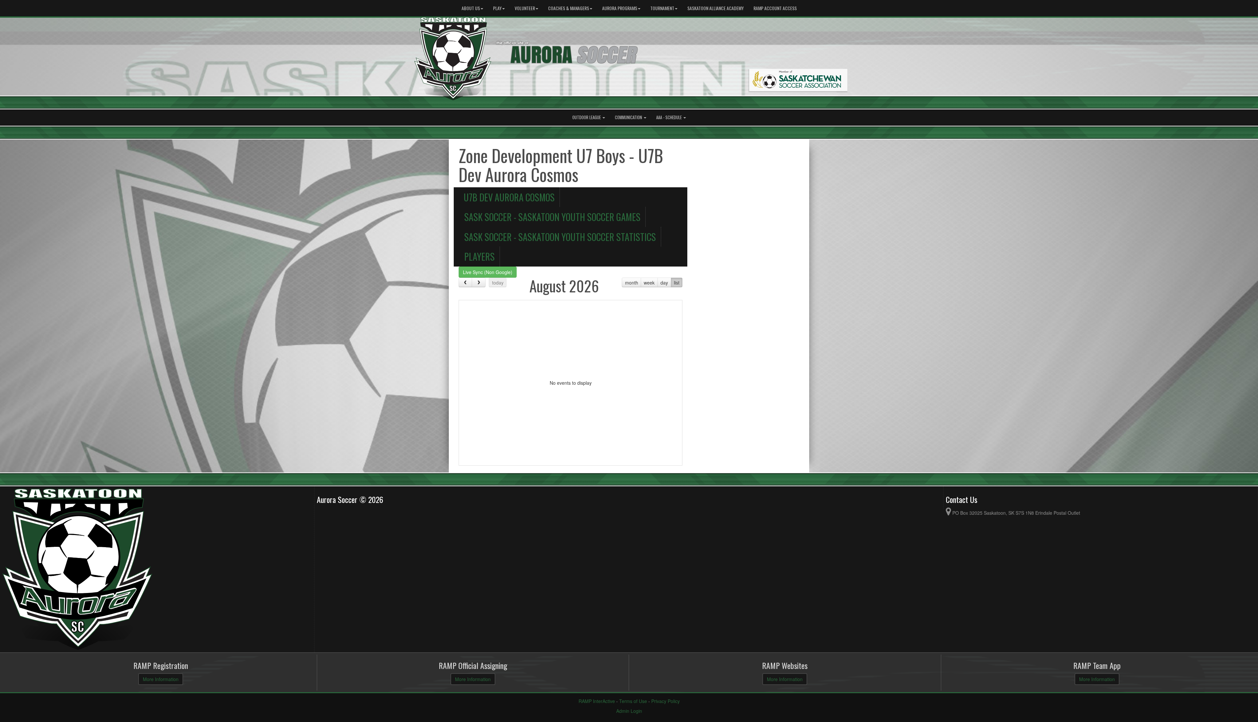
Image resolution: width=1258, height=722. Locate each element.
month (631, 282)
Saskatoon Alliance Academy (715, 8)
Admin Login (629, 711)
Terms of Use (633, 701)
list (676, 282)
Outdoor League (587, 117)
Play (497, 8)
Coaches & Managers (568, 8)
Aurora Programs (619, 8)
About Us (471, 8)
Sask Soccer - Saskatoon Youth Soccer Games (552, 217)
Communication (629, 117)
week (649, 282)
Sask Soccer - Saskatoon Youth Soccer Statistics (560, 237)
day (664, 282)
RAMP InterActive (597, 701)
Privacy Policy (665, 701)
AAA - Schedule (669, 117)
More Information (161, 679)
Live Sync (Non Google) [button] (487, 272)
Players (479, 256)
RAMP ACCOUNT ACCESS (775, 8)
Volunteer (525, 8)
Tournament (662, 8)
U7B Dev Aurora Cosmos (509, 197)
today (498, 282)
